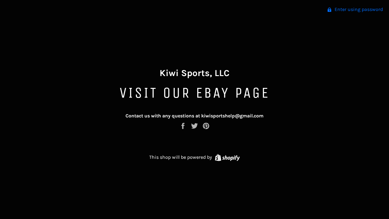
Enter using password (358, 9)
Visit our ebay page (194, 93)
